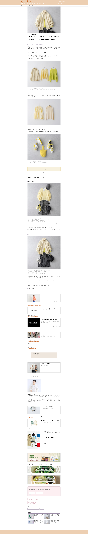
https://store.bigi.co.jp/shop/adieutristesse (34, 305)
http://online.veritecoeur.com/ (32, 292)
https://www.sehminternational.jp (32, 316)
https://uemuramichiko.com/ (31, 403)
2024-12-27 (29, 506)
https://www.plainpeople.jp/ (31, 348)
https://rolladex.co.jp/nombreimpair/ (33, 341)
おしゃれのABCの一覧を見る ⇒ (32, 361)
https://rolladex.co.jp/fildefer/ (32, 344)
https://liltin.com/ (30, 417)
